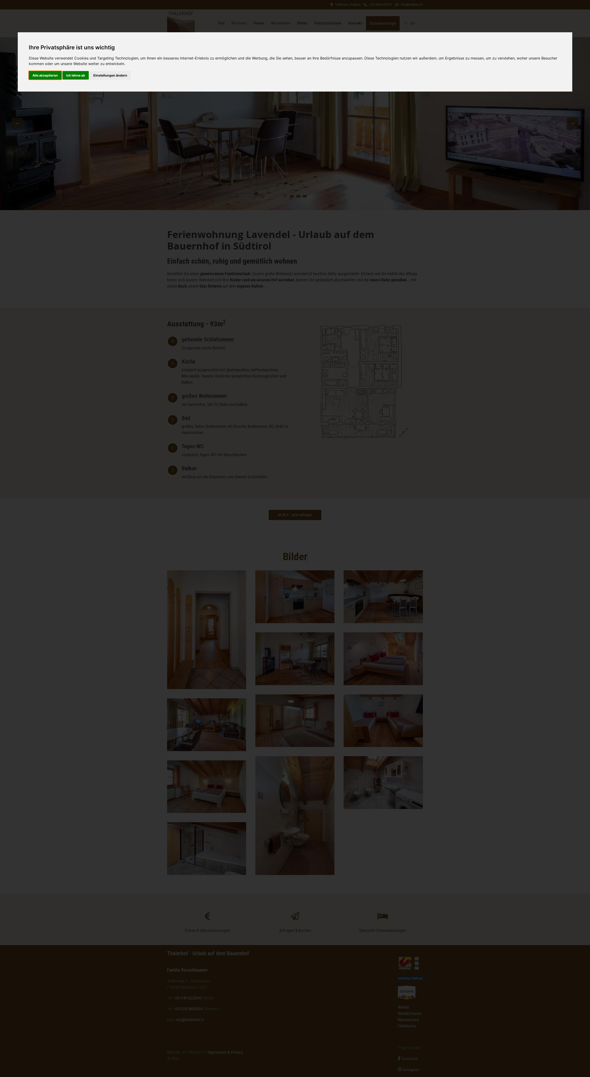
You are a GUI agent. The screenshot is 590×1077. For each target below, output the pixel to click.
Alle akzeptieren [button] (45, 75)
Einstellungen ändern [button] (110, 75)
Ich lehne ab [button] (75, 75)
